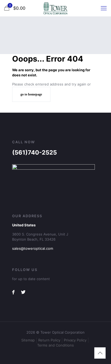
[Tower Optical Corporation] (55, 8)
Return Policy (49, 340)
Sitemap (28, 340)
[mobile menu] (103, 8)
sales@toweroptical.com (32, 248)
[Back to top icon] (100, 353)
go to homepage (31, 94)
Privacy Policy (75, 340)
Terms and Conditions (55, 345)
